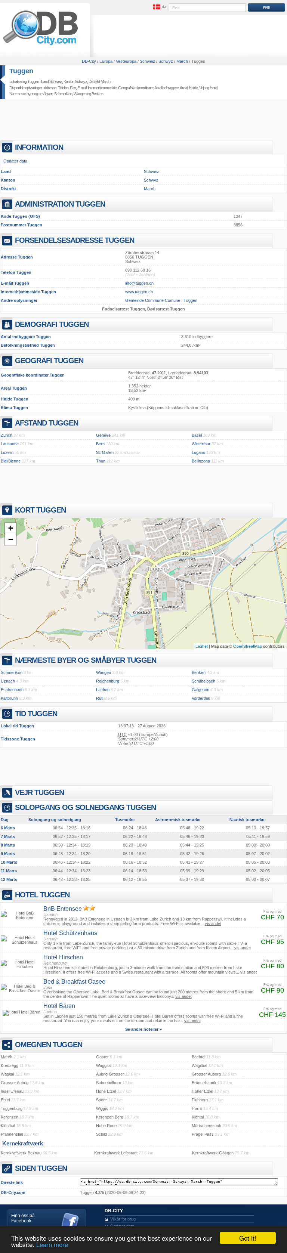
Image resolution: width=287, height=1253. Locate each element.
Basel (197, 435)
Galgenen (200, 689)
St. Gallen (105, 452)
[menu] (159, 7)
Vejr (201, 88)
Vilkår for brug (123, 1219)
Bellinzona (201, 461)
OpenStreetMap (247, 646)
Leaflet (201, 646)
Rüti (99, 698)
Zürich (6, 435)
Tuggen (21, 71)
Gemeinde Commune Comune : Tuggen (161, 300)
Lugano (198, 452)
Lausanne (10, 444)
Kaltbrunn (9, 698)
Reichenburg (107, 681)
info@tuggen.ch (139, 283)
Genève (103, 435)
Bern (100, 444)
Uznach (8, 681)
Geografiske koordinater (135, 88)
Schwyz (151, 180)
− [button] (10, 539)
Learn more (52, 1244)
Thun (100, 461)
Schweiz (151, 171)
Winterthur (201, 444)
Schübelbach (203, 681)
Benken (97, 94)
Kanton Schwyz (75, 81)
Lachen (102, 689)
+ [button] (10, 528)
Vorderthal (201, 698)
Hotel (213, 88)
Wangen (80, 94)
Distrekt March (99, 81)
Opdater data (15, 161)
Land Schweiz (51, 81)
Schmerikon (63, 94)
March (149, 188)
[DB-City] (40, 45)
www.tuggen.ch (139, 292)
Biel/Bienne (11, 461)
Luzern (7, 452)
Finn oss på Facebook (23, 1218)
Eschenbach (12, 689)
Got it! (247, 1238)
